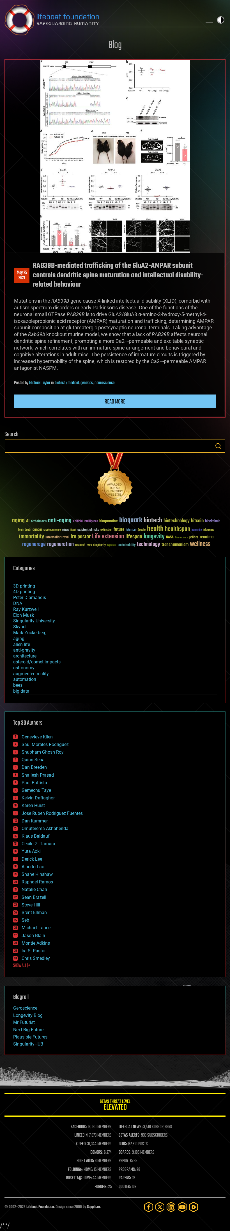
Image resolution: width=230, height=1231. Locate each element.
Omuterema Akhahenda (45, 828)
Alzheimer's (39, 522)
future (119, 529)
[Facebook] (148, 1207)
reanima (206, 537)
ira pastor (81, 537)
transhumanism (175, 544)
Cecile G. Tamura (38, 843)
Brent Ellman (34, 912)
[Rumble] (193, 1207)
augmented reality (31, 673)
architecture (24, 656)
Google (142, 530)
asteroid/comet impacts (37, 662)
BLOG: (123, 1144)
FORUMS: (101, 1187)
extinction (106, 530)
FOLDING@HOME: (80, 1169)
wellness (200, 544)
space (111, 544)
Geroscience (25, 1008)
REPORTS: (126, 1161)
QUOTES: (125, 1187)
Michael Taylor (39, 383)
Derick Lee (32, 859)
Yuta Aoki (31, 851)
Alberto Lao (33, 866)
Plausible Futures (30, 1037)
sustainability (126, 545)
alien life (21, 644)
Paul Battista (34, 782)
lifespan (133, 537)
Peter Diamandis (29, 597)
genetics (87, 383)
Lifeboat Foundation (40, 1207)
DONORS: (96, 1152)
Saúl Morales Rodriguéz (45, 744)
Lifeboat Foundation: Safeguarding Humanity (100, 19)
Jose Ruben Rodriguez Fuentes (52, 813)
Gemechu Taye (36, 790)
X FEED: (81, 1144)
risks (89, 545)
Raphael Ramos (37, 882)
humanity (197, 530)
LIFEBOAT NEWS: (130, 1127)
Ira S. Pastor (34, 950)
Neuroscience (181, 537)
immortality (31, 536)
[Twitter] (159, 1207)
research (80, 545)
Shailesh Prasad (38, 775)
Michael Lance (36, 927)
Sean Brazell (34, 897)
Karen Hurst (33, 805)
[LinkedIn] (171, 1207)
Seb (25, 920)
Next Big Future (28, 1029)
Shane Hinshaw (37, 874)
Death (73, 530)
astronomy (23, 667)
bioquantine (108, 521)
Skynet (20, 626)
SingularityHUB (28, 1044)
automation (24, 679)
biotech (153, 520)
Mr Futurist (24, 1022)
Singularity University (34, 621)
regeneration (60, 544)
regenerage (34, 544)
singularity (99, 545)
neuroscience (104, 383)
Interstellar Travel (57, 538)
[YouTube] (182, 1207)
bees (17, 685)
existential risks (88, 530)
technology (148, 544)
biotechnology (177, 521)
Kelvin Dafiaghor (38, 798)
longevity (154, 536)
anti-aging (60, 520)
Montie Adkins (36, 943)
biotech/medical (67, 383)
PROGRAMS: (127, 1169)
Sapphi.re (93, 1207)
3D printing (24, 586)
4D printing (24, 591)
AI (27, 521)
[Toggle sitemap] (209, 20)
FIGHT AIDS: (85, 1161)
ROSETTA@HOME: (79, 1178)
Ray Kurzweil (26, 609)
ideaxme (208, 530)
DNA (17, 603)
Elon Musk (23, 615)
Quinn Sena (33, 759)
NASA (170, 537)
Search (218, 446)
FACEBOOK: (79, 1127)
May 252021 (22, 275)
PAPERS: (125, 1178)
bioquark (130, 520)
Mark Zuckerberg (30, 632)
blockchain (212, 521)
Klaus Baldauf (36, 836)
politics (193, 537)
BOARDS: (125, 1152)
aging (18, 520)
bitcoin (197, 521)
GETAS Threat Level (115, 1106)
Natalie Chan (34, 889)
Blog (115, 45)
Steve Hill (31, 905)
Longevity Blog (28, 1015)
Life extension (108, 536)
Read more (115, 402)
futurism (131, 530)
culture (65, 530)
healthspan (177, 529)
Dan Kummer (35, 821)
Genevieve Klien (37, 737)
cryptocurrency (52, 530)
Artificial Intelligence (85, 521)
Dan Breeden (34, 767)
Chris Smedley (36, 958)
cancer (37, 530)
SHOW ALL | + (21, 965)
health (155, 529)
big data (21, 691)
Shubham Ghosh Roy (43, 752)
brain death (24, 530)
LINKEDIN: (81, 1135)
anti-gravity (24, 650)
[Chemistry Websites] (115, 480)
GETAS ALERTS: (129, 1135)
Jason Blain (33, 935)
